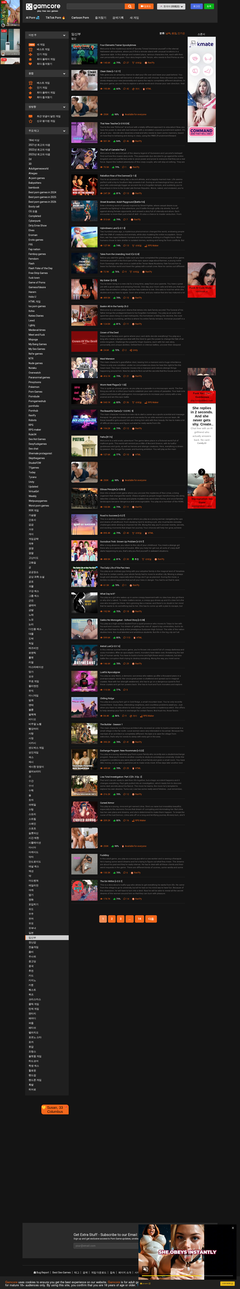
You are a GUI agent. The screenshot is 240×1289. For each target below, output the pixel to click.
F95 (31, 244)
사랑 (31, 733)
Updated (33, 486)
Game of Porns (37, 282)
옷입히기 (33, 904)
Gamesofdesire (37, 287)
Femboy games (37, 254)
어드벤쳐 (33, 880)
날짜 (168, 33)
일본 (31, 932)
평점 (174, 33)
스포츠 (32, 828)
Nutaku (33, 368)
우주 (31, 913)
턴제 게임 (34, 1008)
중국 (31, 966)
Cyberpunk (35, 220)
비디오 (32, 719)
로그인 (196, 6)
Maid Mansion (107, 358)
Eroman (33, 235)
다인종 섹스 (35, 629)
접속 (112, 1272)
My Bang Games (38, 344)
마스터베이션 (36, 667)
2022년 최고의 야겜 (39, 149)
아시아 (32, 847)
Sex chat (33, 448)
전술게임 (33, 947)
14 (139, 919)
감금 (31, 524)
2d (30, 159)
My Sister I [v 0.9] (108, 280)
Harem (32, 292)
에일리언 (33, 885)
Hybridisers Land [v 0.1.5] (112, 228)
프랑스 (32, 1051)
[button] (171, 6)
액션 (31, 871)
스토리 (32, 814)
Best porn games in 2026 (42, 201)
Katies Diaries (36, 315)
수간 (31, 781)
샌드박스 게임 (36, 747)
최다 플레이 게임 (45, 59)
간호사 (32, 519)
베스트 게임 (43, 49)
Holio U (32, 296)
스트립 (32, 818)
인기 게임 (41, 54)
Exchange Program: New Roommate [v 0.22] (122, 750)
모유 (31, 676)
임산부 (32, 937)
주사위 (32, 956)
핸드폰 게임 (35, 1080)
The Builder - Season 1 (111, 724)
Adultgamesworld (38, 168)
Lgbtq (32, 325)
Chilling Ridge (107, 698)
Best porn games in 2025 (42, 197)
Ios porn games (37, 306)
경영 (31, 548)
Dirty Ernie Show (38, 225)
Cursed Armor (107, 802)
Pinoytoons (35, 382)
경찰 (31, 553)
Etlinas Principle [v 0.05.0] (112, 489)
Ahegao (33, 173)
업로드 (147, 6)
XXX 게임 (34, 510)
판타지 (32, 1013)
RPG (31, 425)
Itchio (32, 311)
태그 (76, 1272)
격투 (31, 543)
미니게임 (33, 695)
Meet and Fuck (37, 334)
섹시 (31, 762)
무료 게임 (34, 681)
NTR (31, 358)
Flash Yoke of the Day (41, 268)
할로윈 (32, 1070)
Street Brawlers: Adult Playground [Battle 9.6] (122, 202)
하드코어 (33, 1061)
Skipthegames (37, 458)
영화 (31, 899)
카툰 (31, 985)
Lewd (32, 320)
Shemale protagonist (40, 453)
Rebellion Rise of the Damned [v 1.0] (118, 175)
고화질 (32, 562)
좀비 (31, 951)
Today (32, 472)
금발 (31, 610)
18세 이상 (34, 140)
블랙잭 (32, 714)
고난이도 (33, 557)
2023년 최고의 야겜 (39, 154)
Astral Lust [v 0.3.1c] (110, 646)
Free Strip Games (38, 273)
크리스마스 (35, 999)
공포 (31, 581)
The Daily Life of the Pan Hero (115, 567)
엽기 (31, 894)
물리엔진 (33, 686)
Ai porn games (37, 178)
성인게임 (33, 752)
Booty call (34, 206)
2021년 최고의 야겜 (39, 144)
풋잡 (31, 1046)
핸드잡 (32, 1075)
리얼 (31, 662)
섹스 (31, 757)
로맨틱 (32, 652)
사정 (31, 738)
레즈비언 (33, 648)
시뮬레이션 (35, 842)
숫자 (31, 800)
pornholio (34, 406)
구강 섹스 (34, 591)
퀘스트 (32, 989)
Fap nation (34, 249)
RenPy (32, 415)
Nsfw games (36, 353)
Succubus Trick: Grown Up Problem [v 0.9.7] (122, 541)
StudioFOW (35, 462)
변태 (31, 705)
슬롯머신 (33, 833)
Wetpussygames (38, 500)
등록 (209, 6)
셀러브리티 (35, 771)
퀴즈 (31, 994)
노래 (31, 614)
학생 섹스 (34, 1065)
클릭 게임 (34, 1004)
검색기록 (118, 17)
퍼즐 (31, 1023)
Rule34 (32, 434)
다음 (151, 919)
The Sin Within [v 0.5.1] (111, 881)
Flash (31, 263)
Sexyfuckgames (38, 444)
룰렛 (31, 657)
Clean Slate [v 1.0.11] (110, 71)
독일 (31, 643)
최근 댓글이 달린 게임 (48, 116)
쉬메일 (32, 804)
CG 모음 (33, 211)
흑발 (31, 1084)
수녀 (31, 785)
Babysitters (35, 182)
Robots (33, 420)
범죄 (31, 700)
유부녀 (32, 928)
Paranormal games (39, 377)
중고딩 (32, 961)
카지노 (32, 980)
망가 (31, 671)
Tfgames (34, 467)
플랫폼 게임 (35, 1056)
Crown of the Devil (109, 332)
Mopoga (33, 339)
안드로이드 (35, 861)
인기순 (181, 33)
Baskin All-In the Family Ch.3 (114, 306)
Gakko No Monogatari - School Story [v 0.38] (122, 620)
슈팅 (31, 809)
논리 (31, 624)
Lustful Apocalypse (110, 672)
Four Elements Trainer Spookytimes (118, 45)
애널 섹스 (34, 866)
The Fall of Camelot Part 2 (113, 149)
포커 (31, 1042)
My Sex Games (37, 349)
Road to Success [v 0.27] (112, 515)
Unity (31, 481)
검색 (85, 1272)
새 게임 (134, 17)
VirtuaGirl (34, 491)
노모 (31, 619)
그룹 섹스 (34, 595)
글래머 (32, 605)
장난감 (32, 942)
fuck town (34, 277)
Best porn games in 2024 (42, 192)
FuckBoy (104, 855)
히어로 (32, 1089)
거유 (31, 529)
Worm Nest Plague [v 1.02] (113, 384)
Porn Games (35, 391)
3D (30, 163)
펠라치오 (33, 1032)
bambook (34, 187)
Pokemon (34, 387)
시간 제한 (34, 837)
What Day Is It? (107, 593)
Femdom (34, 258)
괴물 (31, 586)
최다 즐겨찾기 (44, 63)
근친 (31, 600)
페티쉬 (32, 1027)
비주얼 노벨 (35, 724)
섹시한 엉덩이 (36, 766)
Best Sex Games (62, 1272)
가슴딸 (32, 515)
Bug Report (42, 1272)
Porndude (34, 396)
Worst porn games (39, 505)
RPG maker (35, 429)
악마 (31, 856)
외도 (31, 909)
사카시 (32, 743)
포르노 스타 (35, 1037)
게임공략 (33, 538)
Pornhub (33, 410)
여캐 (31, 890)
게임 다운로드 (98, 1272)
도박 (31, 638)
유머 (31, 918)
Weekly (33, 496)
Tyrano (33, 477)
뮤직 (31, 690)
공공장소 (33, 572)
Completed (35, 216)
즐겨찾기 (100, 17)
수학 (31, 790)
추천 (31, 970)
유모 (31, 923)
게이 (31, 534)
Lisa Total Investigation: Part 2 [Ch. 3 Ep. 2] (121, 776)
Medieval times (37, 330)
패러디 (32, 1018)
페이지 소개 (124, 1272)
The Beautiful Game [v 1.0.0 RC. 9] (116, 411)
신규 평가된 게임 (45, 121)
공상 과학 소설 (36, 576)
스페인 (32, 823)
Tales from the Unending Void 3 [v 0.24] (119, 254)
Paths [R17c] (106, 437)
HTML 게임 (35, 301)
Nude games (36, 363)
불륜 (31, 709)
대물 (31, 633)
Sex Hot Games (37, 439)
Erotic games (36, 239)
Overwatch (35, 372)
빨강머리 (33, 728)
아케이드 (33, 852)
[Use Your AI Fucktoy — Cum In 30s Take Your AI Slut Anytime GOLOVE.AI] (85, 106)
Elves (31, 230)
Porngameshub (37, 401)
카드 (31, 975)
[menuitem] (47, 44)
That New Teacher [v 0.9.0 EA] (114, 123)
